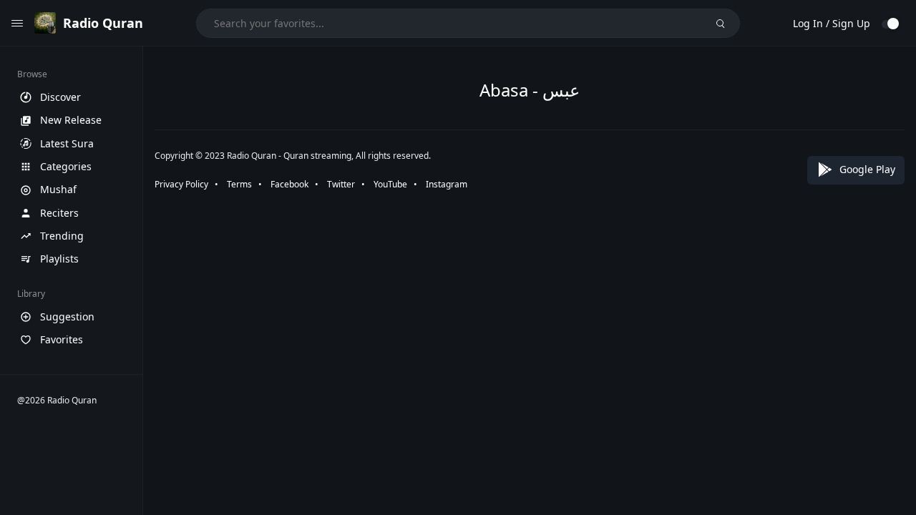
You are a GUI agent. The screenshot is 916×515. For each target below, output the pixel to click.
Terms (239, 184)
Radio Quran (103, 22)
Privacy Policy (181, 184)
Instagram (446, 184)
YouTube (390, 184)
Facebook (289, 184)
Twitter (341, 184)
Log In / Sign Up (831, 23)
